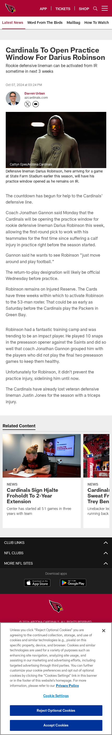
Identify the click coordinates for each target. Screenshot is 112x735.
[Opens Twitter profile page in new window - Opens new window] (27, 104)
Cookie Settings (56, 696)
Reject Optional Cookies (56, 710)
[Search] (95, 8)
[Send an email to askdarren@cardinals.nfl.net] (36, 104)
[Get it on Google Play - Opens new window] (73, 585)
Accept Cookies (56, 725)
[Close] (103, 630)
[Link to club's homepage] (10, 6)
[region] (56, 678)
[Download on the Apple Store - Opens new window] (37, 583)
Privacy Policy (67, 685)
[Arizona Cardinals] (56, 607)
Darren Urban (34, 93)
